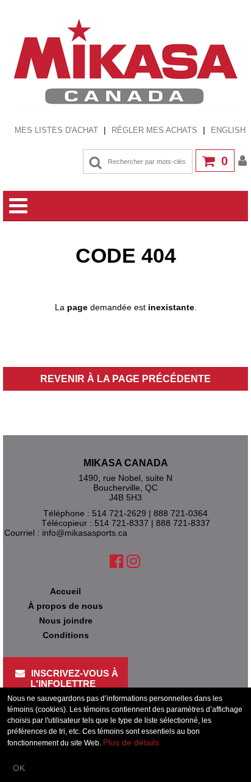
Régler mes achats (154, 130)
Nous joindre (66, 620)
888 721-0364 (181, 513)
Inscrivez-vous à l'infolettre (74, 678)
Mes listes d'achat (56, 130)
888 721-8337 (183, 523)
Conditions (66, 635)
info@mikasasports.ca (84, 533)
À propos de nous (65, 606)
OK (19, 768)
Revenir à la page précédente (125, 379)
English (228, 130)
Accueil (65, 591)
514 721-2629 (119, 513)
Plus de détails (131, 742)
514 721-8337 (121, 523)
